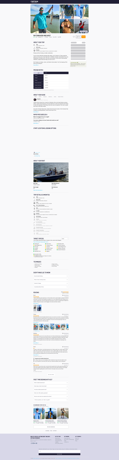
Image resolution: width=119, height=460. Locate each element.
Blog (76, 440)
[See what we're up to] (31, 443)
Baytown (54, 430)
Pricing (83, 36)
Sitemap (78, 458)
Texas (51, 430)
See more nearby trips (51, 426)
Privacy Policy (64, 458)
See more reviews (51, 374)
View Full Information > (38, 190)
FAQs (65, 440)
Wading (36, 267)
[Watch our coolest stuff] (34, 443)
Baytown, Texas (37, 152)
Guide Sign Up (67, 438)
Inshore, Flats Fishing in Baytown (37, 419)
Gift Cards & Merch (59, 443)
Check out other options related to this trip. (41, 406)
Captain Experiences (36, 458)
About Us (77, 438)
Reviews (77, 439)
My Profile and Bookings (69, 439)
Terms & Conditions (58, 458)
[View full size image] (34, 308)
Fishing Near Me (58, 440)
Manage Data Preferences (71, 458)
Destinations (57, 438)
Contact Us (66, 442)
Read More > (36, 65)
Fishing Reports (58, 439)
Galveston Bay (37, 155)
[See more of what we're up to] (33, 443)
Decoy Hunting (54, 266)
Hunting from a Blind (55, 265)
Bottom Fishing (37, 265)
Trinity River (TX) (37, 156)
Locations (47, 430)
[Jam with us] (36, 443)
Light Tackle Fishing (38, 266)
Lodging (56, 442)
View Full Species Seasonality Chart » (41, 241)
